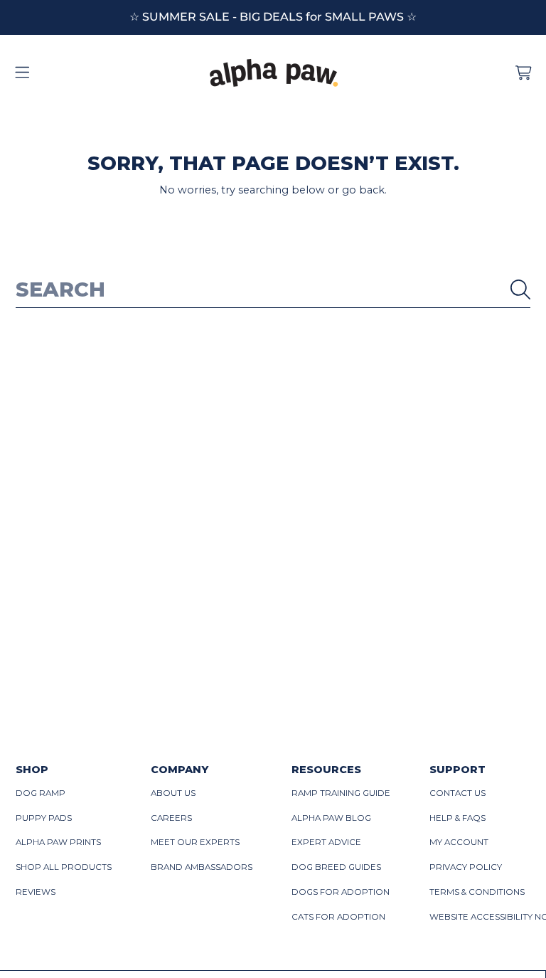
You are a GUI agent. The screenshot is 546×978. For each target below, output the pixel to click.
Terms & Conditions (477, 892)
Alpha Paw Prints (58, 842)
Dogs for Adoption (340, 892)
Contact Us (457, 793)
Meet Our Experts (195, 842)
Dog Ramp (40, 793)
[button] (23, 73)
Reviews (35, 892)
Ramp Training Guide (340, 793)
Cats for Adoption (338, 917)
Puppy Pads (44, 818)
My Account (458, 842)
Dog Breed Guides (336, 867)
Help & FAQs (457, 818)
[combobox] (273, 289)
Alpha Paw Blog (331, 818)
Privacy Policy (465, 867)
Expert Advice (326, 842)
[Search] (520, 289)
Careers (171, 818)
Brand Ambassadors (201, 867)
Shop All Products (64, 867)
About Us (173, 793)
